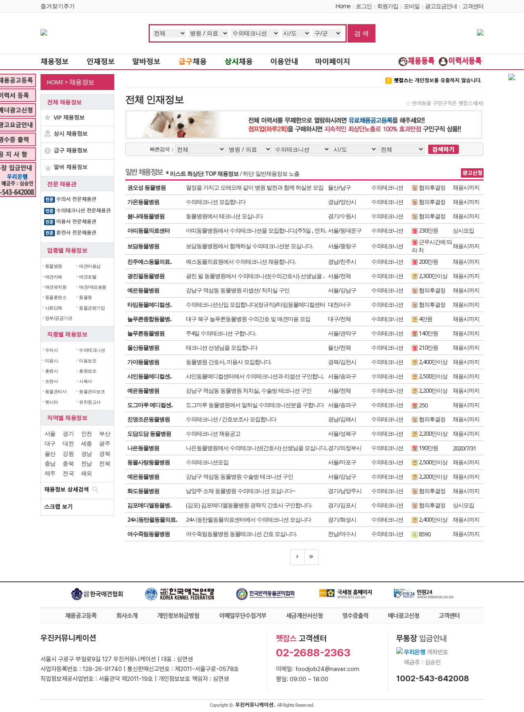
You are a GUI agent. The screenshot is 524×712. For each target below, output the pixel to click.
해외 (86, 473)
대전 (68, 443)
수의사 (51, 350)
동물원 (85, 297)
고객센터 (472, 6)
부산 (104, 433)
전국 (68, 473)
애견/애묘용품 (92, 287)
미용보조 (87, 360)
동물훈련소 (56, 297)
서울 (50, 433)
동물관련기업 (92, 308)
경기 (68, 433)
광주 (104, 443)
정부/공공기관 (58, 318)
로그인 (364, 6)
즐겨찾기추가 (58, 6)
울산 (50, 453)
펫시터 (51, 402)
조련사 (51, 381)
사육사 (85, 381)
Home (342, 6)
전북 (104, 463)
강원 (68, 453)
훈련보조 (87, 371)
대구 (50, 443)
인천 (86, 433)
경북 (104, 453)
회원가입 (387, 6)
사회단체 (53, 308)
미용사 (51, 360)
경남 (86, 453)
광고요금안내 (441, 6)
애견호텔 (87, 276)
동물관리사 (56, 391)
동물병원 (53, 266)
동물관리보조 (92, 391)
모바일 (412, 6)
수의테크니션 (92, 350)
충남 (50, 463)
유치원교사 (90, 402)
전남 (86, 463)
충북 (68, 463)
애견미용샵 (90, 266)
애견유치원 (56, 287)
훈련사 (51, 371)
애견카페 (53, 276)
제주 (50, 473)
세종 (86, 443)
